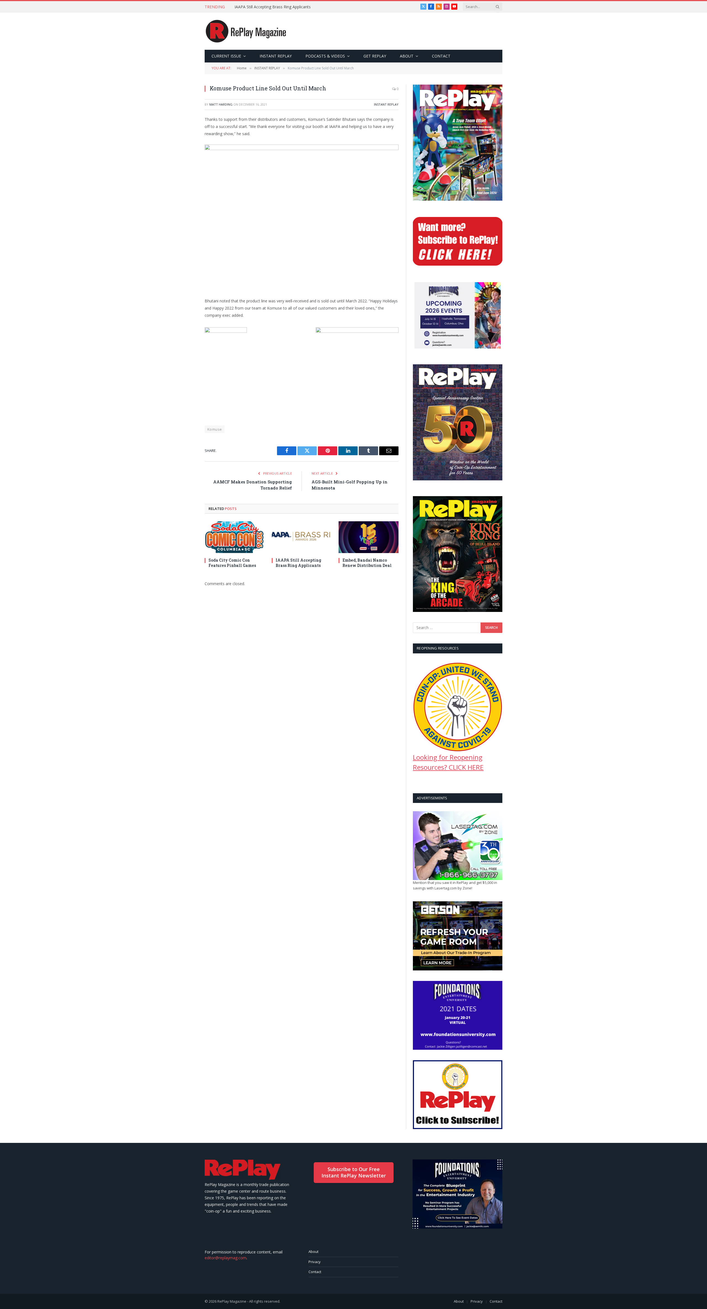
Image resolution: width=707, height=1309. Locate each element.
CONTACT (441, 56)
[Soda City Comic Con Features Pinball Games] (235, 537)
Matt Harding (221, 104)
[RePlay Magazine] (246, 31)
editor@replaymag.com (225, 1257)
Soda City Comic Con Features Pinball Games (232, 562)
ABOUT (406, 56)
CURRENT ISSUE (226, 56)
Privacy (314, 1261)
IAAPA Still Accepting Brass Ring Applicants (272, 6)
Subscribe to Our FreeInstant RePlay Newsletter (353, 1172)
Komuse (214, 429)
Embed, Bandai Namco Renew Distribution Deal (367, 562)
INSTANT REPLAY (276, 56)
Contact (314, 1271)
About (313, 1251)
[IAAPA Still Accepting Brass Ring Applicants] (302, 537)
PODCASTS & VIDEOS (325, 56)
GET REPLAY (374, 56)
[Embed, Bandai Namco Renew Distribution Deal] (369, 537)
